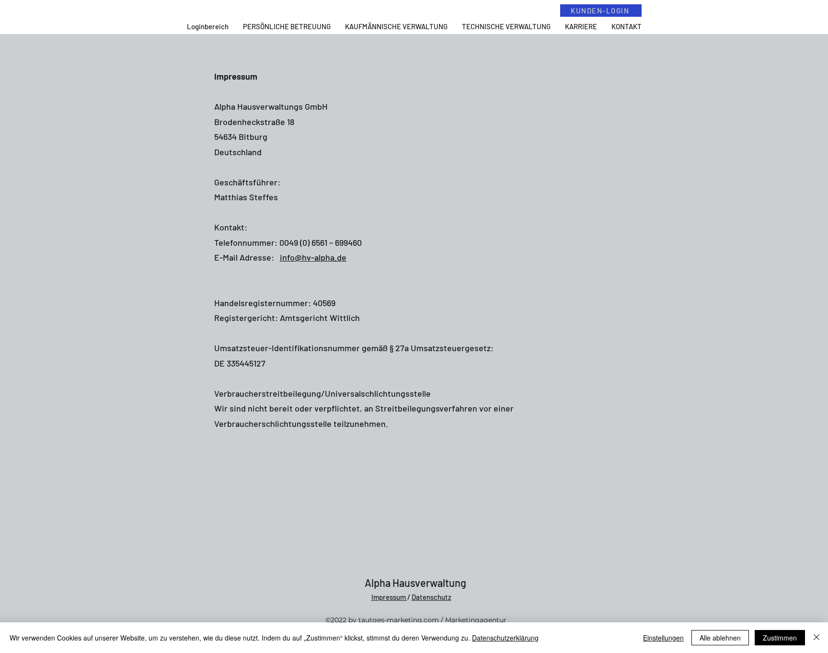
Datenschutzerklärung (505, 637)
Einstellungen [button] (663, 637)
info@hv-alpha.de (313, 257)
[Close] (816, 637)
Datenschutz (431, 597)
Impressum (389, 597)
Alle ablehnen (720, 637)
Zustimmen (780, 637)
